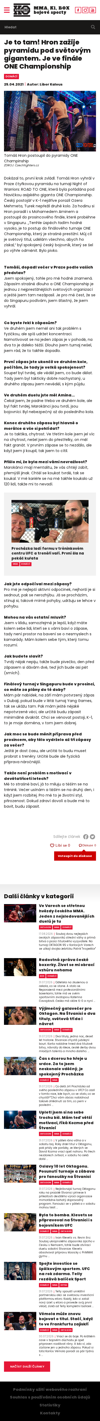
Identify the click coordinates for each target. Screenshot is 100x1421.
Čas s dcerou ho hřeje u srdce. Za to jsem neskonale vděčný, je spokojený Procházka (63, 1066)
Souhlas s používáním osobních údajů (50, 1397)
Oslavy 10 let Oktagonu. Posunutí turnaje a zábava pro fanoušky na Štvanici (67, 1171)
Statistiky (50, 1405)
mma (15, 563)
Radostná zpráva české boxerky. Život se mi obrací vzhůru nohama (67, 965)
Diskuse (89, 845)
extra (64, 1285)
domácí (11, 76)
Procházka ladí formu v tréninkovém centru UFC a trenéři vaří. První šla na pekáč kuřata (47, 553)
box (42, 976)
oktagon (45, 927)
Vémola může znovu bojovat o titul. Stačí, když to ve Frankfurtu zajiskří (66, 1319)
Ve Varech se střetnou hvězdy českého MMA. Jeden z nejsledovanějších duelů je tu (66, 913)
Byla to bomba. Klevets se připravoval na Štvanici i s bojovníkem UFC (66, 1220)
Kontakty (50, 1413)
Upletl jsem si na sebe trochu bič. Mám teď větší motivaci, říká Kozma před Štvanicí (66, 1120)
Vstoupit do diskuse (75, 856)
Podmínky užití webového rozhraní (50, 1389)
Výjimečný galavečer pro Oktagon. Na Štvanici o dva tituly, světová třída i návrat (67, 1016)
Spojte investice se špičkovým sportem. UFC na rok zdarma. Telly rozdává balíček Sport (64, 1271)
